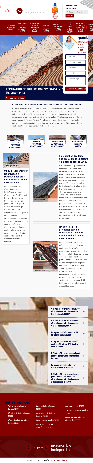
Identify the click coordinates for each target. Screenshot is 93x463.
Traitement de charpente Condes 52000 (17, 407)
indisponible (34, 8)
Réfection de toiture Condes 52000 (19, 414)
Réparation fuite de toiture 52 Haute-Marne (34, 27)
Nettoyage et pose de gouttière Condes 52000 (46, 425)
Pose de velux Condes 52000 (47, 420)
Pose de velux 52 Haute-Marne (69, 27)
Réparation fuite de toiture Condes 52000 (18, 421)
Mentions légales (60, 460)
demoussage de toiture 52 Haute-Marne (58, 27)
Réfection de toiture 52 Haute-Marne (22, 27)
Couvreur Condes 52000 (74, 406)
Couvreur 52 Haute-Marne (11, 27)
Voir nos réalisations (15, 98)
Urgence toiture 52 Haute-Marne (46, 27)
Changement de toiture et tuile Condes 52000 (75, 418)
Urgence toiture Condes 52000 (45, 407)
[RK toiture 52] (7, 10)
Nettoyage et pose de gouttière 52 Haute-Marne (80, 27)
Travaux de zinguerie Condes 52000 (76, 411)
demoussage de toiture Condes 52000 (45, 414)
